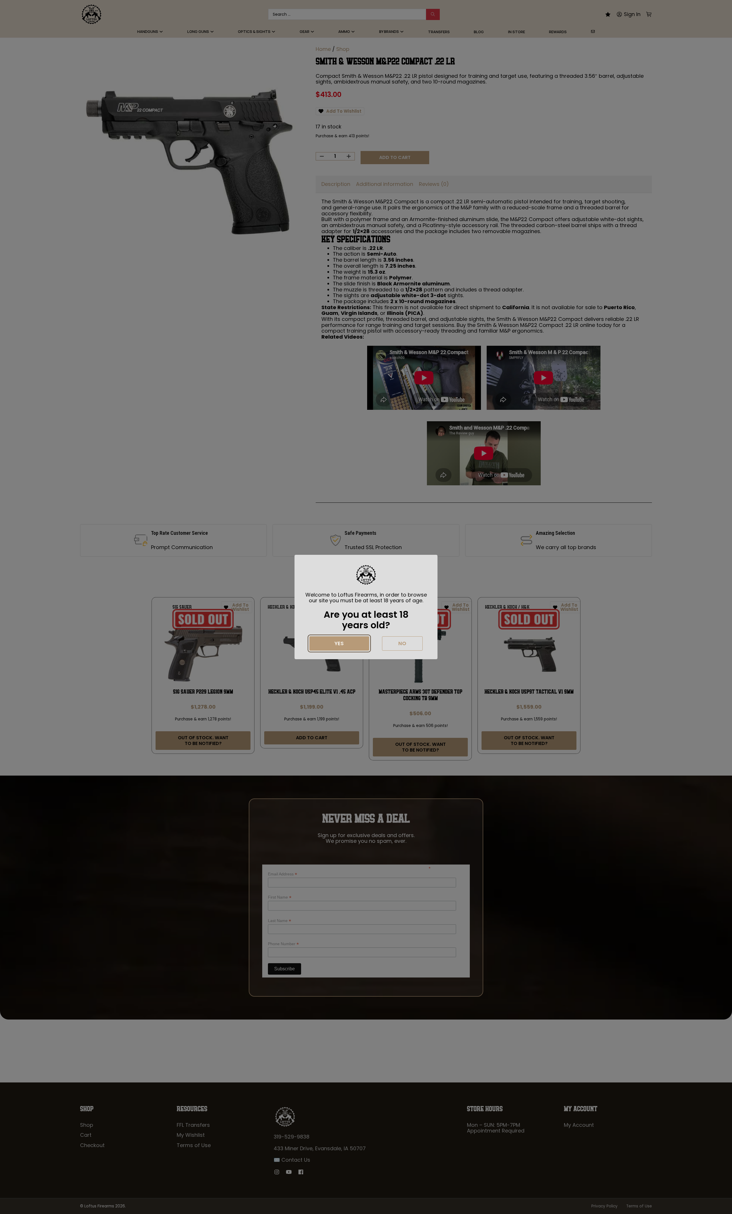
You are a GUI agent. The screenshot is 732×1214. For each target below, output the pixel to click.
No (402, 643)
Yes (339, 643)
